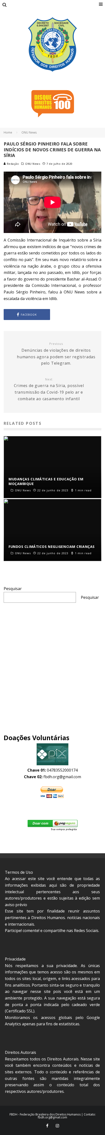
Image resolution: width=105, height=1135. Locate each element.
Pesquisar (13, 588)
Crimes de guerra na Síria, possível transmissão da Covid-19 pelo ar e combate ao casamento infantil (49, 389)
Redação (12, 163)
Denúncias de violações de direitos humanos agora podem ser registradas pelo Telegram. (56, 354)
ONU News (32, 163)
